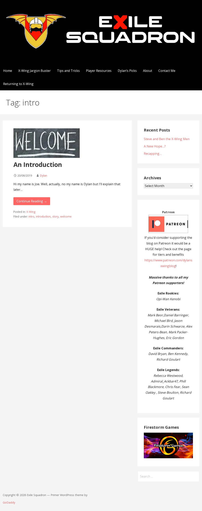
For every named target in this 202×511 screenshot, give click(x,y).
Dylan (43, 175)
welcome (66, 216)
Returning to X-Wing (18, 84)
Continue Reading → (32, 201)
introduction (43, 216)
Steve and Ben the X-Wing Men (167, 139)
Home (7, 71)
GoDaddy (9, 502)
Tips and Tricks (68, 71)
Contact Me (166, 71)
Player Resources (98, 71)
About (147, 71)
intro (31, 216)
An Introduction (37, 164)
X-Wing (30, 212)
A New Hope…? (155, 146)
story (55, 216)
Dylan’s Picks (127, 71)
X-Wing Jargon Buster (34, 71)
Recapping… (153, 153)
